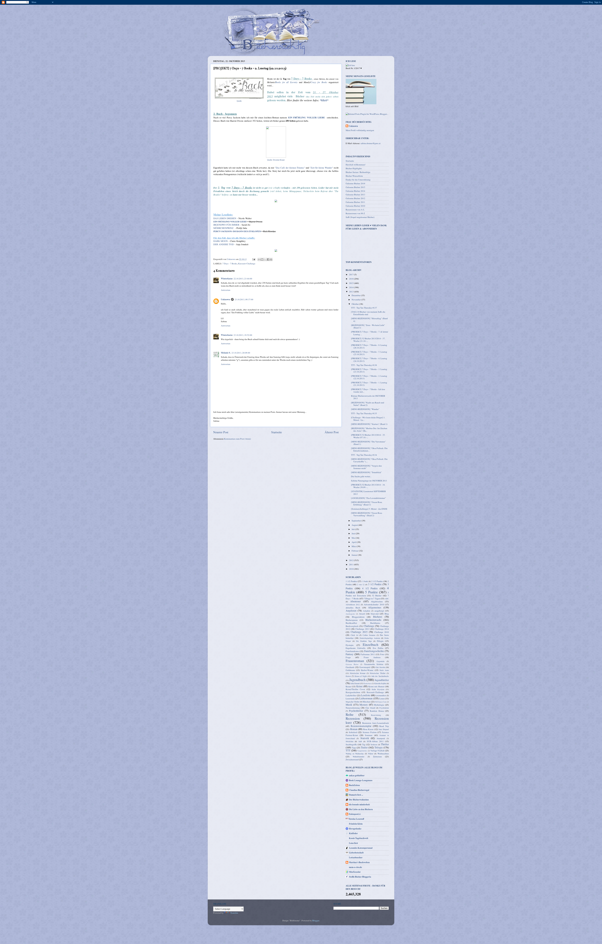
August (355, 525)
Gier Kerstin (380, 667)
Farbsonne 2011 (368, 654)
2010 (351, 568)
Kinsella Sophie (380, 683)
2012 (351, 560)
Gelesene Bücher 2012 (355, 198)
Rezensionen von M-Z (355, 213)
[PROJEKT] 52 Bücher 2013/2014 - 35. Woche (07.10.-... (368, 436)
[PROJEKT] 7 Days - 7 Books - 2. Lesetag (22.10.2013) (369, 377)
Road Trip (384, 726)
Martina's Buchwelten (359, 862)
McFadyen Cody (380, 702)
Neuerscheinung (353, 707)
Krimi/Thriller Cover (355, 689)
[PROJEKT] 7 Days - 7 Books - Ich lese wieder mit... (368, 390)
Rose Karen (368, 729)
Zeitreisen (377, 756)
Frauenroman (355, 660)
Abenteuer (355, 601)
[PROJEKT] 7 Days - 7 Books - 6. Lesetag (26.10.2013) (369, 346)
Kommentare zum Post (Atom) (237, 438)
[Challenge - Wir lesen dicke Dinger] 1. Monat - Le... (368, 418)
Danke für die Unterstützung (358, 179)
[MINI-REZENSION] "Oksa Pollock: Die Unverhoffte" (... (369, 460)
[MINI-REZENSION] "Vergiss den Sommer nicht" (366, 467)
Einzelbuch (370, 644)
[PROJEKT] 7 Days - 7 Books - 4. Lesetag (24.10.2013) (369, 359)
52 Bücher (377, 595)
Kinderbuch (367, 683)
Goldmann (350, 670)
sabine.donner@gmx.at (370, 143)
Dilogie (380, 641)
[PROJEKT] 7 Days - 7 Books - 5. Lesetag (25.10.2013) (369, 353)
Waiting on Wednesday (355, 753)
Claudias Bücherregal (359, 790)
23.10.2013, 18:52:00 (243, 335)
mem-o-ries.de (355, 867)
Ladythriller (351, 695)
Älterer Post (332, 432)
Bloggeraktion (358, 616)
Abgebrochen (377, 601)
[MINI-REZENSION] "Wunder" (365, 409)
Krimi (359, 686)
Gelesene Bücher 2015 (355, 187)
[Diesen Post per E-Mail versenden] (259, 259)
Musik (349, 704)
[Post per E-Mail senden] (253, 259)
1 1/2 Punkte (351, 581)
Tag (363, 744)
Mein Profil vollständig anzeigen (360, 130)
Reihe (350, 714)
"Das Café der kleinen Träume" (290, 167)
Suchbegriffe (351, 744)
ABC (387, 598)
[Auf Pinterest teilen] (271, 259)
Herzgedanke (355, 828)
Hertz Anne (384, 670)
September (357, 520)
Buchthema (375, 623)
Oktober (355, 304)
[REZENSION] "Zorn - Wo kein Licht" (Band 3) (368, 326)
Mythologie (379, 704)
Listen (382, 698)
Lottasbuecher (355, 857)
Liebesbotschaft (356, 852)
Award (362, 613)
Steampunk (381, 738)
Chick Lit (354, 635)
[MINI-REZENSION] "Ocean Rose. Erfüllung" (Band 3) (366, 503)
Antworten (225, 290)
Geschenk (350, 667)
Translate (234, 912)
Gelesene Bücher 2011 (355, 202)
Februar (355, 550)
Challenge (369, 626)
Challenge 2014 (382, 629)
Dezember (356, 295)
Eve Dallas (378, 648)
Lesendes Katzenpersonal (360, 847)
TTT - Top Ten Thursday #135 (364, 413)
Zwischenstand (352, 759)
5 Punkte (371, 592)
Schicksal (353, 732)
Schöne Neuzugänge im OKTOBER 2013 (369, 480)
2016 (351, 278)
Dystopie (350, 645)
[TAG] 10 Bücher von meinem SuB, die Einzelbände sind (368, 313)
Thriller (385, 744)
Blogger (315, 920)
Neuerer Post (220, 432)
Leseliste (365, 695)
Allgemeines (374, 607)
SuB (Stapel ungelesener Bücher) (360, 217)
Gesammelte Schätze (373, 664)
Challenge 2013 (362, 629)
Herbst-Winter (367, 670)
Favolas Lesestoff (356, 818)
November (356, 299)
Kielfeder (353, 833)
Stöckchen (349, 741)
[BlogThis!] (262, 259)
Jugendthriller (382, 680)
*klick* (324, 100)
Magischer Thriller (352, 701)
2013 (351, 291)
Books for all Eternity (286, 82)
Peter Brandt (370, 708)
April (354, 542)
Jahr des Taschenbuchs (380, 676)
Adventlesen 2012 (353, 604)
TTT (348, 750)
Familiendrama (352, 651)
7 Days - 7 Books (229, 263)
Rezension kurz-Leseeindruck (375, 723)
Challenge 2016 (381, 632)
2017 (351, 274)
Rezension (353, 718)
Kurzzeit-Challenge (246, 263)
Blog (387, 613)
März (354, 546)
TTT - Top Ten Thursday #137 (364, 307)
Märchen (366, 701)
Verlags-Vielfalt (377, 750)
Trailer (364, 747)
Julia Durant (354, 683)
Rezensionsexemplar (361, 726)
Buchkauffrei (351, 623)
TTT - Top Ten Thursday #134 (364, 455)
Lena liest (353, 843)
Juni (354, 533)
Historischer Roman (357, 673)
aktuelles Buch (353, 607)
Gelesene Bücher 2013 (355, 194)
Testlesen (373, 744)
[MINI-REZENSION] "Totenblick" (366, 472)
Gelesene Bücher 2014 (355, 191)
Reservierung (376, 715)
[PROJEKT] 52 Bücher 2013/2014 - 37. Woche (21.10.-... (368, 339)
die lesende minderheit (359, 804)
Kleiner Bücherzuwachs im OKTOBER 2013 (368, 397)
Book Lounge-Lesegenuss (360, 780)
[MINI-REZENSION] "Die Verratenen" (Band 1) (368, 443)
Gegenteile (380, 661)
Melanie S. (226, 352)
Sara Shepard (384, 729)
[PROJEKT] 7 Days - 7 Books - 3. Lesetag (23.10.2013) (369, 370)
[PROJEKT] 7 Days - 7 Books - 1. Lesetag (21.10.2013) (369, 383)
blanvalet (375, 613)
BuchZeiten (354, 785)
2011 (351, 564)
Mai (354, 537)
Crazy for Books (319, 82)
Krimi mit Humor (376, 686)
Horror (348, 676)
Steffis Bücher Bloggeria (360, 876)
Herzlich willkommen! (356, 164)
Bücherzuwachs (373, 620)
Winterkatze (227, 278)
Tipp (354, 747)
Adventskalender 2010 (374, 604)
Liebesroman (365, 698)
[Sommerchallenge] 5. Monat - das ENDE (369, 508)
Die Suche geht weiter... (361, 476)
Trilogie (379, 747)
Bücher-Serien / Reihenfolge (358, 172)
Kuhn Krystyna (378, 689)
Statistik (364, 738)
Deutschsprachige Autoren (370, 638)
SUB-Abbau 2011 (375, 741)
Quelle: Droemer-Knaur (276, 159)
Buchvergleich (352, 626)
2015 (351, 283)
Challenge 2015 (359, 632)
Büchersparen (352, 620)
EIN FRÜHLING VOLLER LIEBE (306, 117)
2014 (351, 287)
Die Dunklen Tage (364, 641)
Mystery (363, 704)
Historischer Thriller (377, 673)
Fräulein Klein (356, 823)
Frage (348, 657)
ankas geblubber (356, 775)
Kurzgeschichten (353, 692)
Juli (353, 529)
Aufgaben (366, 610)
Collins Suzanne (369, 635)
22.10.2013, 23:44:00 (243, 278)
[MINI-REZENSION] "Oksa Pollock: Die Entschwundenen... (369, 449)
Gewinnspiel (364, 667)
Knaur (348, 686)
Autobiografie (350, 614)
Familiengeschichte (374, 651)
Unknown (225, 299)
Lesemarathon (381, 695)
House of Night (361, 676)
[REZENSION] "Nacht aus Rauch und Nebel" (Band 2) (367, 403)
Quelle (239, 101)
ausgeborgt (379, 610)
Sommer (368, 735)
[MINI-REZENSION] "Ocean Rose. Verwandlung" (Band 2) (366, 514)
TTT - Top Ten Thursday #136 (364, 365)
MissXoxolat (355, 871)
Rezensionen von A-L (355, 209)
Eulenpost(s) (355, 814)
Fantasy (349, 654)
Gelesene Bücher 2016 (355, 183)
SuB (360, 741)
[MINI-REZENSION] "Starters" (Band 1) (369, 424)
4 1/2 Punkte (370, 588)
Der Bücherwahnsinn (359, 799)
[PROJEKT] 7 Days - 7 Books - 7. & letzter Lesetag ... (369, 333)
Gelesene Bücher (352, 664)
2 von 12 (360, 584)
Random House (377, 710)
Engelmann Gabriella (355, 648)
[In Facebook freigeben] (268, 259)
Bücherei (377, 616)
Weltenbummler (358, 756)
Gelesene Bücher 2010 (355, 205)
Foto (382, 654)
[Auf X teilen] (265, 259)
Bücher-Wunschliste (354, 175)
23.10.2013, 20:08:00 (241, 352)
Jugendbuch (357, 679)
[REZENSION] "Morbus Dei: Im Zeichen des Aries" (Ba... (369, 429)
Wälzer (370, 753)
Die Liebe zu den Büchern (361, 809)
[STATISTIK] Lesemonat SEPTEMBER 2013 (368, 492)
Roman (353, 729)
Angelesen (351, 610)
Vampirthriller (362, 751)
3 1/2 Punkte (375, 584)
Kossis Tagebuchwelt (358, 838)
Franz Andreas (372, 657)
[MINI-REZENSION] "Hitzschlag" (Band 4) (369, 319)
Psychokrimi (384, 708)
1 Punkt (365, 581)
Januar (355, 555)
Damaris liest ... (356, 794)
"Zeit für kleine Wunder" (321, 167)
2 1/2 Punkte (377, 581)
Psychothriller (356, 710)
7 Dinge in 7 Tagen (372, 598)
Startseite (276, 432)
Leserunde (350, 698)
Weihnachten (383, 753)
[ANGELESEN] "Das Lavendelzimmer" (368, 498)
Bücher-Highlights (354, 168)
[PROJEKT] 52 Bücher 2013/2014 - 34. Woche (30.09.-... (368, 486)
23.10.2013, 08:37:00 (244, 299)
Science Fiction (370, 732)
